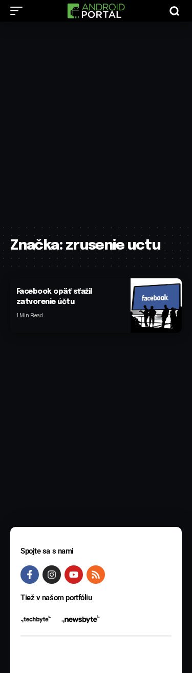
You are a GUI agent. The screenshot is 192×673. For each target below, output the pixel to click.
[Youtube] (74, 574)
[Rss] (96, 574)
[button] (19, 11)
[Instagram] (51, 574)
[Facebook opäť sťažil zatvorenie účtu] (156, 305)
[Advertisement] (96, 123)
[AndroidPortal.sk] (95, 10)
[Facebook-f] (29, 574)
